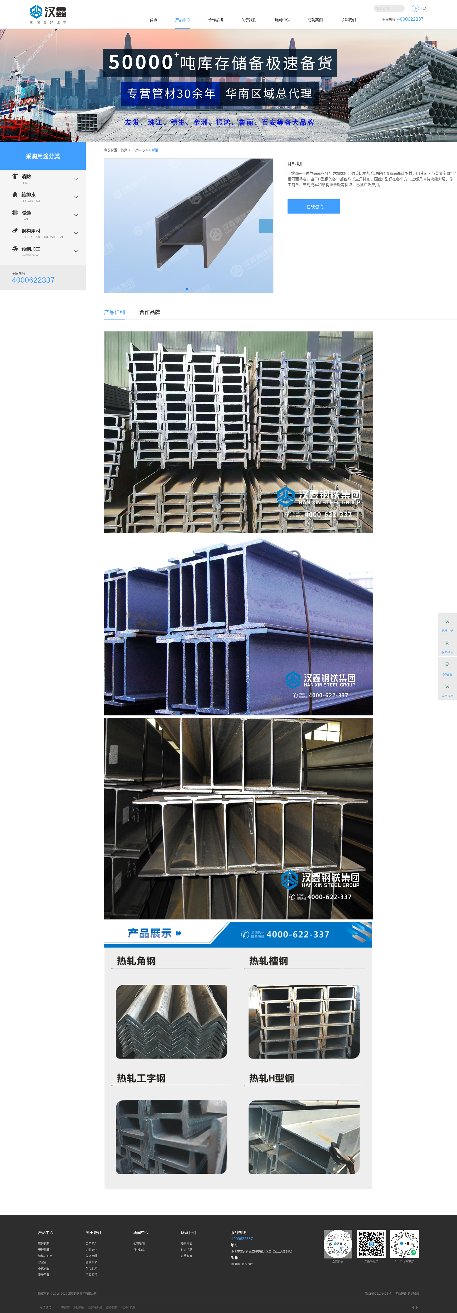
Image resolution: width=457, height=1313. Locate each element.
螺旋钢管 (112, 1307)
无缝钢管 (44, 1250)
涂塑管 (42, 1262)
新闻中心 (282, 20)
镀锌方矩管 (45, 1256)
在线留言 (186, 1256)
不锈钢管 (44, 1268)
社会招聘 (186, 1250)
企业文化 (91, 1250)
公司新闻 (139, 1243)
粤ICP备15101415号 (377, 1293)
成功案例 (315, 20)
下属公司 (91, 1274)
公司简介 (91, 1243)
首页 (153, 20)
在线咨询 (313, 207)
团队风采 (91, 1262)
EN (425, 8)
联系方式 (186, 1243)
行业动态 (139, 1250)
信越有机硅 (128, 1307)
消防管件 (79, 1307)
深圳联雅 (413, 1293)
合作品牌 (216, 20)
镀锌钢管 (44, 1243)
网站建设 (401, 1293)
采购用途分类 (43, 156)
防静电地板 (95, 1307)
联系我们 (348, 20)
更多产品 (44, 1274)
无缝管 (65, 1307)
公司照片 (91, 1268)
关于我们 (249, 20)
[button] (111, 226)
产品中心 (182, 20)
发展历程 (91, 1256)
